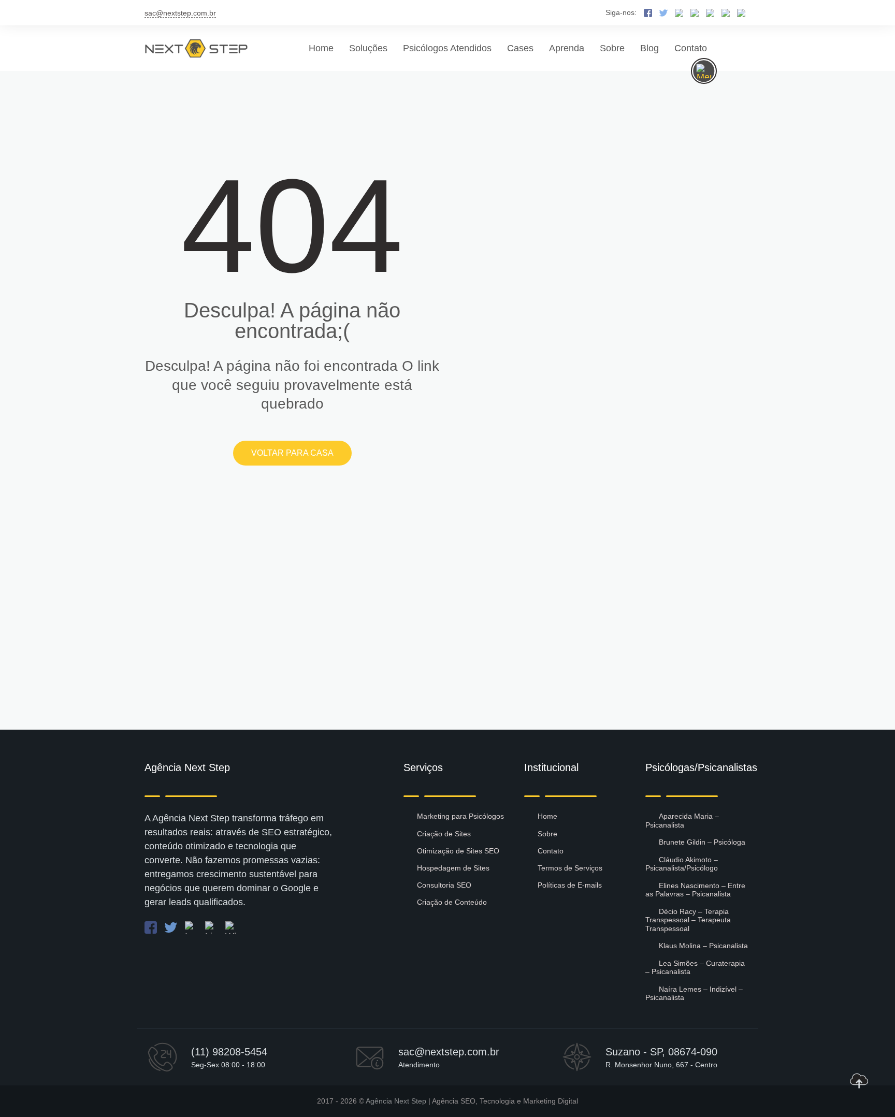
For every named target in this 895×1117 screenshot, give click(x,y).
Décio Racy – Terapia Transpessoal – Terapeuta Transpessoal (688, 920)
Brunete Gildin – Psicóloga (702, 842)
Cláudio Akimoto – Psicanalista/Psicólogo (681, 864)
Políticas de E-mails (570, 885)
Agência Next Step (396, 1101)
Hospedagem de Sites (453, 868)
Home (321, 48)
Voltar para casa (292, 452)
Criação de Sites (444, 834)
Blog (649, 48)
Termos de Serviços (570, 868)
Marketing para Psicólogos (460, 816)
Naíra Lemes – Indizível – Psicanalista (694, 993)
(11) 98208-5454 (229, 1051)
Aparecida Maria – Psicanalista (682, 820)
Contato (690, 48)
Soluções (368, 48)
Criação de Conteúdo (452, 902)
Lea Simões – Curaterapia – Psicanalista (695, 967)
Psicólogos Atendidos (447, 48)
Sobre (612, 48)
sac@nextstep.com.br (180, 13)
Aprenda (566, 48)
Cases (520, 48)
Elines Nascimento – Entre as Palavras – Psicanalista (695, 889)
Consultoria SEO (444, 885)
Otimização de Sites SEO (458, 851)
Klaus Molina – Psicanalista (703, 945)
